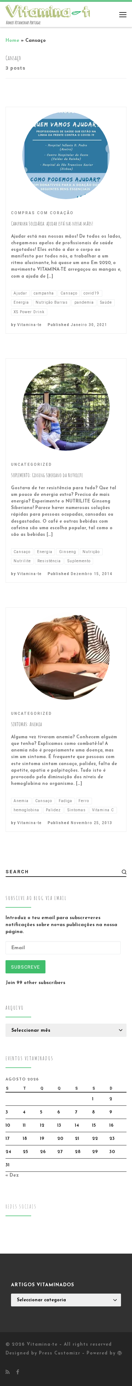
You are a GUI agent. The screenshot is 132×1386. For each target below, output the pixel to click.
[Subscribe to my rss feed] (8, 1372)
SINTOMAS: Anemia (26, 724)
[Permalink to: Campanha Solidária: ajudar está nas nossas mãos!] (65, 155)
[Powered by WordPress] (119, 1353)
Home (12, 40)
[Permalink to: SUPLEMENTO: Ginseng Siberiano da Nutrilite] (65, 407)
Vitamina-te (29, 325)
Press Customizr (59, 1353)
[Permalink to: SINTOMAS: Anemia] (65, 656)
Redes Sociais (21, 1206)
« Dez (12, 1175)
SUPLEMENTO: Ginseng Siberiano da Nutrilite (47, 475)
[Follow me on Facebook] (17, 1372)
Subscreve (25, 967)
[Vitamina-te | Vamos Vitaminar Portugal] (51, 10)
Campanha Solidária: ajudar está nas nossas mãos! (52, 223)
